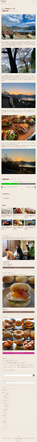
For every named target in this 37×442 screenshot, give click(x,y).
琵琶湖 (15, 179)
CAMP (7, 10)
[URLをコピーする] (27, 184)
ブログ (30, 438)
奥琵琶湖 (12, 179)
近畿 (17, 179)
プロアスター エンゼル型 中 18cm (9, 370)
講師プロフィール (10, 438)
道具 (5, 421)
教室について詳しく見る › (18, 267)
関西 (19, 179)
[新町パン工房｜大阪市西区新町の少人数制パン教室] (3, 1)
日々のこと (4, 10)
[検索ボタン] (32, 1)
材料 (5, 415)
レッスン (6, 392)
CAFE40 (6, 398)
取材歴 (6, 396)
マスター (6, 427)
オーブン (6, 423)
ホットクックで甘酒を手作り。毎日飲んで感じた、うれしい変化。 (14, 362)
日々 (5, 413)
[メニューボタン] (35, 1)
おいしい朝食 (6, 406)
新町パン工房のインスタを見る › (18, 353)
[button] (9, 184)
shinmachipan (6, 198)
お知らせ (6, 390)
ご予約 (33, 438)
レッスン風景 (6, 394)
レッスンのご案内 (16, 438)
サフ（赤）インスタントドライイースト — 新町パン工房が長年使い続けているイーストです (18, 367)
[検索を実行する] (34, 375)
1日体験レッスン (22, 438)
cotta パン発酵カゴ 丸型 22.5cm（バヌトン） (11, 360)
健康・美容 (6, 409)
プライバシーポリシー (18, 439)
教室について (5, 438)
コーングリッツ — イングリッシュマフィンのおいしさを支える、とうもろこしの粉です (18, 364)
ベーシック (6, 425)
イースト (6, 417)
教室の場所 (26, 438)
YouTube (6, 404)
